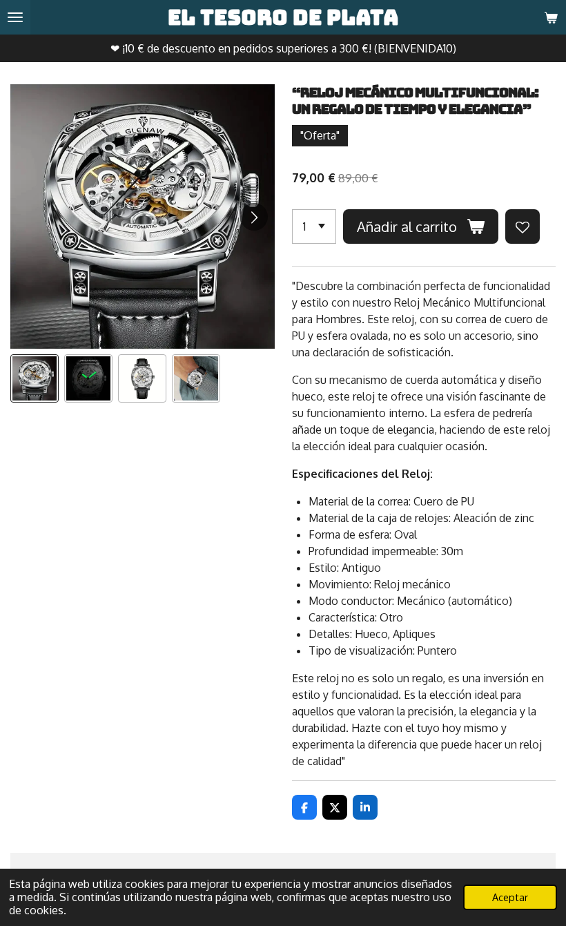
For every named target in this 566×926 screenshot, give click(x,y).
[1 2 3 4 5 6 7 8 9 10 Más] (314, 226)
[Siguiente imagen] (254, 217)
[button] (34, 378)
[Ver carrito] (551, 17)
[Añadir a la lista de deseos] (522, 226)
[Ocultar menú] (15, 17)
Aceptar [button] (510, 897)
